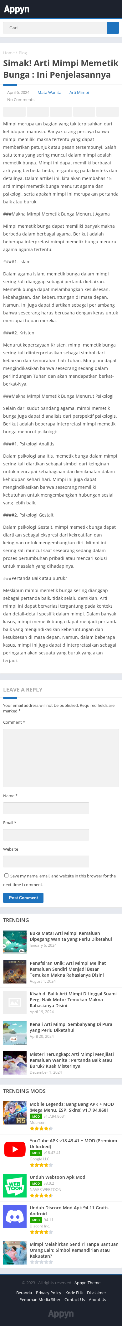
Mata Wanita (49, 92)
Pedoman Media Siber (39, 1299)
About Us (97, 1299)
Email (9, 822)
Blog (23, 53)
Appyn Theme (87, 1282)
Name (10, 796)
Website (10, 849)
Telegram (84, 112)
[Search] (113, 28)
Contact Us (74, 1299)
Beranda (24, 1292)
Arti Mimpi (79, 92)
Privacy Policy (48, 1292)
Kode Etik (74, 1292)
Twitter (38, 112)
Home (9, 53)
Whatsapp (107, 112)
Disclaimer (96, 1292)
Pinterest (61, 112)
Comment (14, 722)
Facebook (14, 112)
